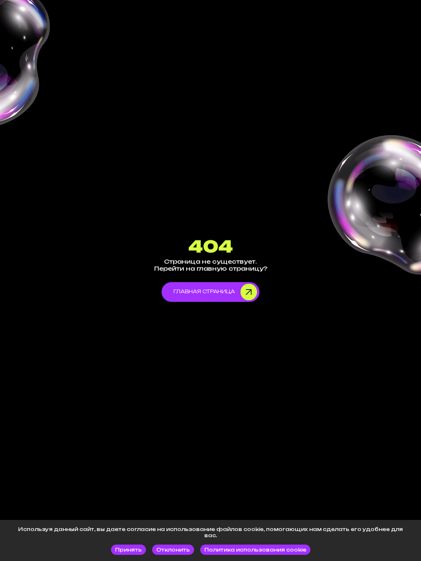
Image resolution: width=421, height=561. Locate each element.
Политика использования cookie (255, 550)
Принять (128, 550)
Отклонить (173, 550)
